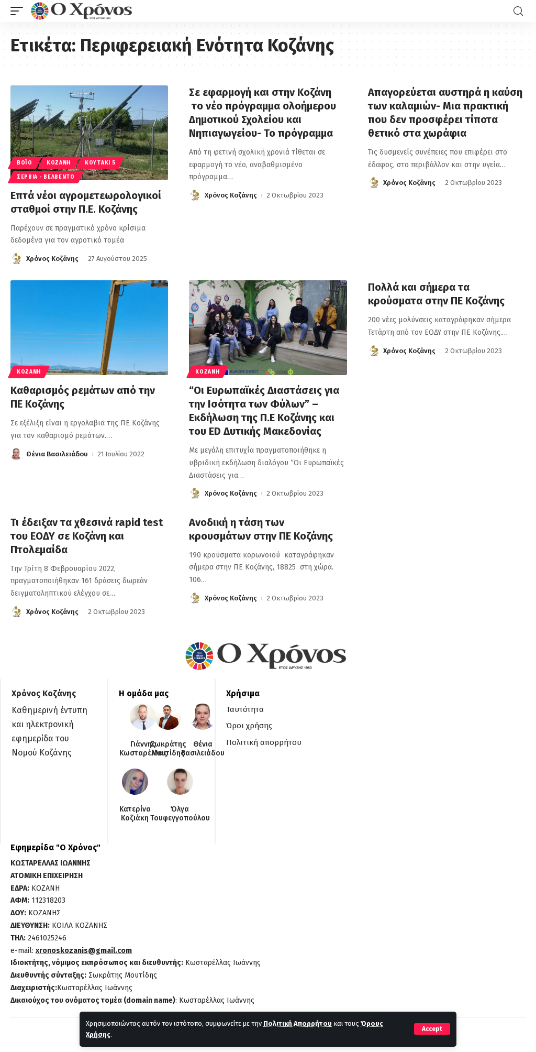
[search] (518, 11)
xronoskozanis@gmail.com (84, 950)
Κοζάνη (59, 163)
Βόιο (24, 163)
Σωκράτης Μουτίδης (168, 749)
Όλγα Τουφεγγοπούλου (180, 814)
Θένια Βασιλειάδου (57, 454)
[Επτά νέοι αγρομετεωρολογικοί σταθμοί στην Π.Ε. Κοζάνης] (89, 132)
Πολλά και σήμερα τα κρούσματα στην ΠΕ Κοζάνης (436, 294)
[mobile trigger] (19, 11)
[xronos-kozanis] (82, 11)
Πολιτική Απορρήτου (297, 1023)
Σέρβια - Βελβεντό (46, 177)
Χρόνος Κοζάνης (52, 258)
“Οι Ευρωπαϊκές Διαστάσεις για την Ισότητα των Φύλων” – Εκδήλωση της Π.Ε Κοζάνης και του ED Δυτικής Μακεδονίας (264, 410)
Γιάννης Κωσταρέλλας (143, 749)
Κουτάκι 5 (100, 163)
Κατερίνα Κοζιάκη (135, 814)
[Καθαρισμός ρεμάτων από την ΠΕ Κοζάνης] (89, 327)
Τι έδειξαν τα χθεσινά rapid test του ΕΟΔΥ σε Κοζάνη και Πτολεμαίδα (86, 536)
